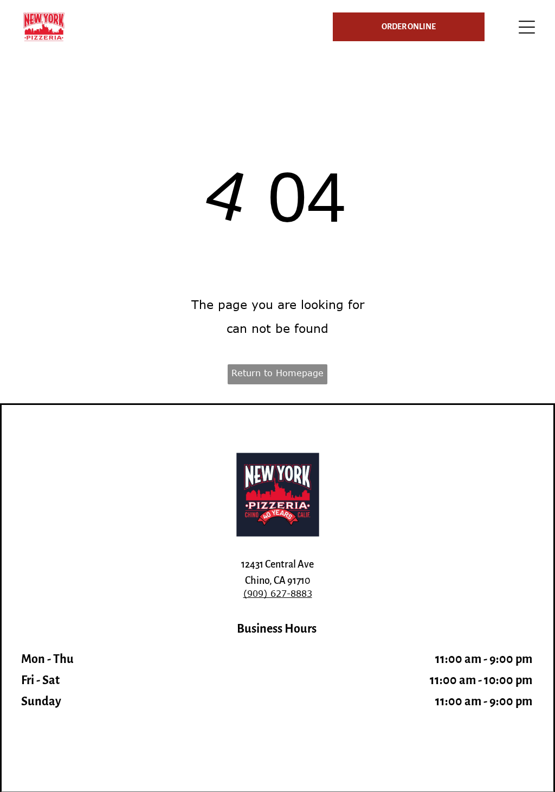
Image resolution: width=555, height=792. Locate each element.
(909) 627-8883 (277, 593)
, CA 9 (281, 580)
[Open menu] (527, 27)
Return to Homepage (277, 373)
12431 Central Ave (277, 564)
